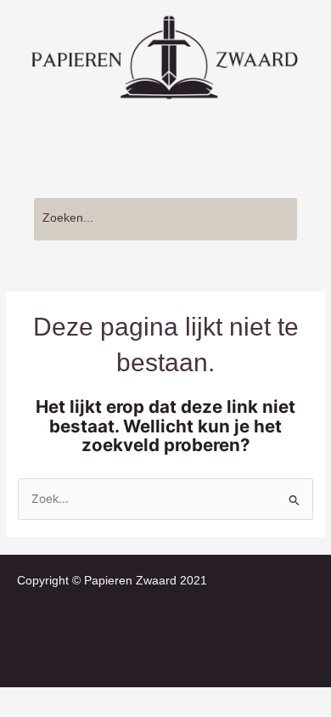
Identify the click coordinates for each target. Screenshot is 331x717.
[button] (165, 147)
